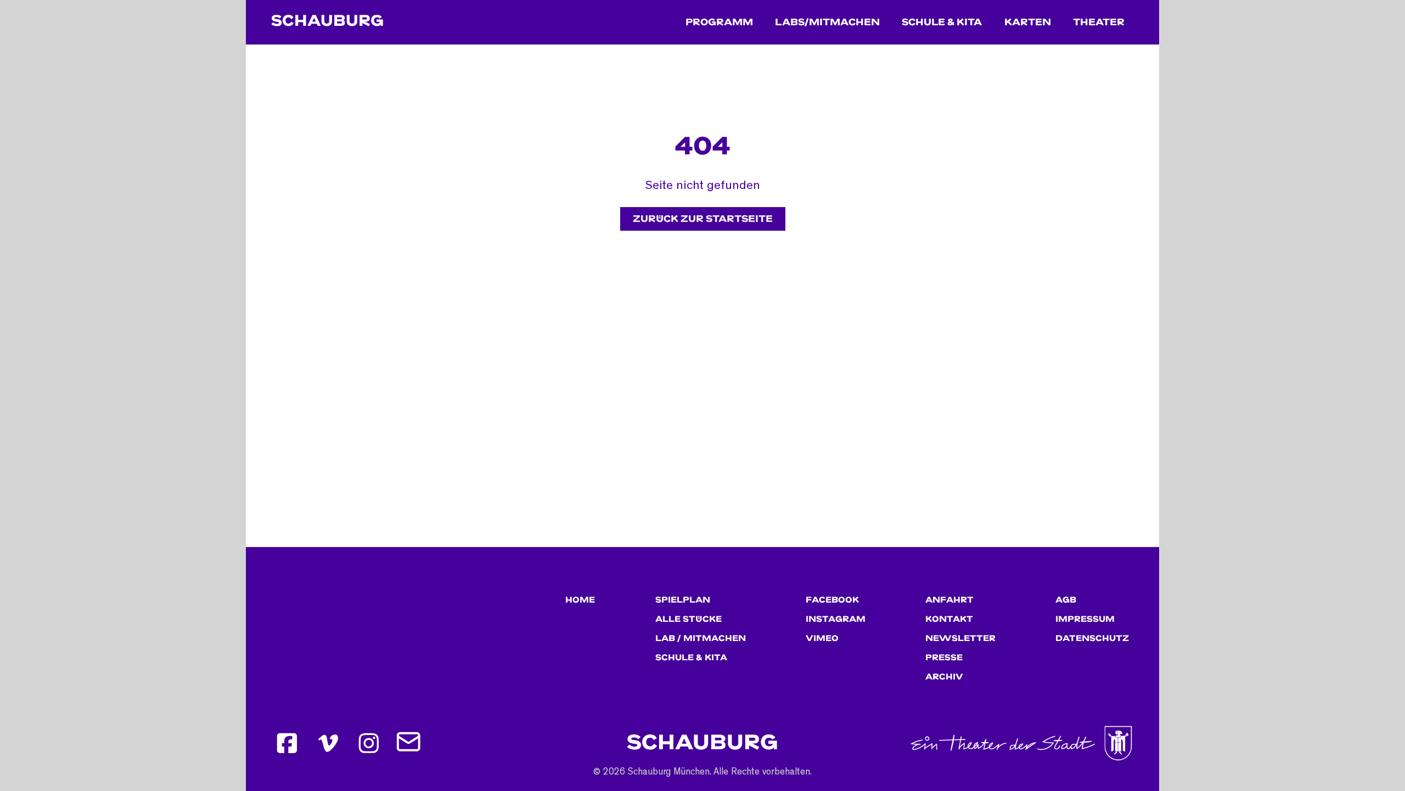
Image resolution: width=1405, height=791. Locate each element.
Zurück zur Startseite (703, 219)
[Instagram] (369, 743)
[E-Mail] (410, 743)
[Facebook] (287, 743)
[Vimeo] (328, 743)
